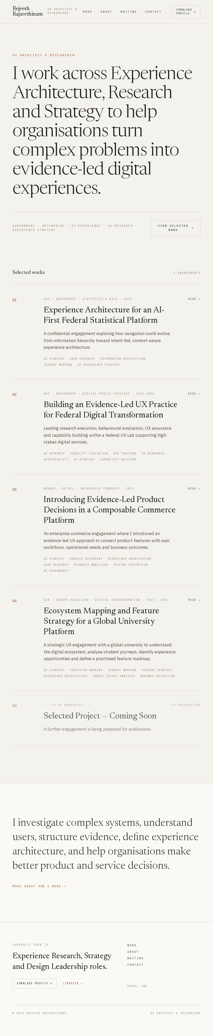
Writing (129, 12)
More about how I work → (39, 886)
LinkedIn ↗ (73, 983)
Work (87, 12)
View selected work (176, 228)
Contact (153, 12)
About (106, 12)
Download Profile (186, 11)
